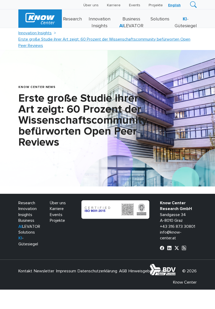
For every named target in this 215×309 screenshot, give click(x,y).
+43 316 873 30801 (177, 226)
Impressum (66, 271)
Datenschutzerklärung (97, 271)
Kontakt (25, 271)
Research (72, 19)
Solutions (159, 19)
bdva (176, 267)
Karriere (114, 5)
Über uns (91, 5)
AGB (123, 271)
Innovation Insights (35, 33)
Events (134, 5)
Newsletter (44, 271)
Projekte (156, 5)
